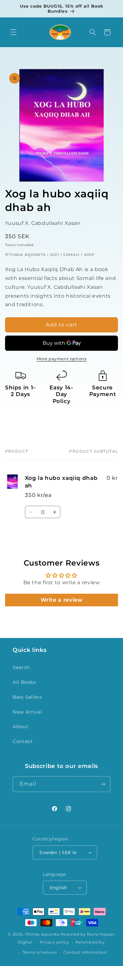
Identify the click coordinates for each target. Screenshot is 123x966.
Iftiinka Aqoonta (42, 934)
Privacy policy (54, 942)
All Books (24, 682)
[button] (13, 32)
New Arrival (27, 712)
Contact (22, 741)
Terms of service (40, 952)
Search (21, 667)
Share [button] (18, 420)
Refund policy (90, 942)
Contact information (85, 952)
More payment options (62, 358)
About (20, 726)
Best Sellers (27, 697)
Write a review (62, 600)
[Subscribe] (103, 784)
